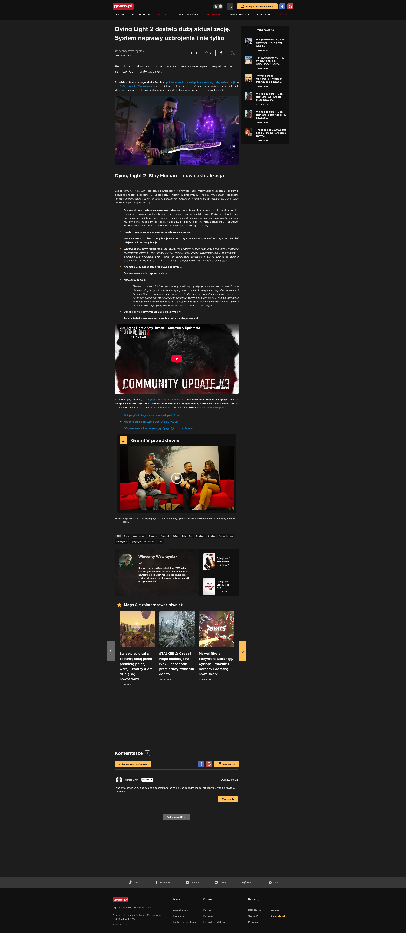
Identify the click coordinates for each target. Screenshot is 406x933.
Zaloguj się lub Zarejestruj (260, 6)
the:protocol (278, 916)
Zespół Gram (180, 910)
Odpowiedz (228, 798)
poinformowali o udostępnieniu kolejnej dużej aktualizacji (200, 82)
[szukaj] (230, 6)
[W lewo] (111, 651)
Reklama (208, 916)
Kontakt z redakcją (214, 922)
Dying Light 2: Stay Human (165, 399)
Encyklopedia (239, 14)
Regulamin (179, 916)
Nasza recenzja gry (151, 422)
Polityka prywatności (185, 922)
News (116, 14)
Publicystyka (189, 14)
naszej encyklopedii (213, 407)
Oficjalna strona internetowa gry (158, 428)
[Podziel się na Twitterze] (232, 53)
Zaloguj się (229, 763)
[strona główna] (131, 6)
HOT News (254, 910)
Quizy (162, 14)
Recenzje (139, 14)
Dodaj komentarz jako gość (133, 763)
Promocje (214, 14)
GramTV (253, 916)
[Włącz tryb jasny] (218, 6)
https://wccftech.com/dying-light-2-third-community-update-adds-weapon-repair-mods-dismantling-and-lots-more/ (179, 520)
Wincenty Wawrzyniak (129, 51)
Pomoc (207, 910)
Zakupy (275, 910)
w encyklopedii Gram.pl (153, 415)
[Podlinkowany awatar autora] (127, 562)
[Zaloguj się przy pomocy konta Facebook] (282, 6)
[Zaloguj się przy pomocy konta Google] (290, 6)
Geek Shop (285, 14)
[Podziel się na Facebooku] (221, 53)
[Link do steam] (140, 563)
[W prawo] (242, 651)
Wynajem (263, 14)
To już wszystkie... (176, 817)
